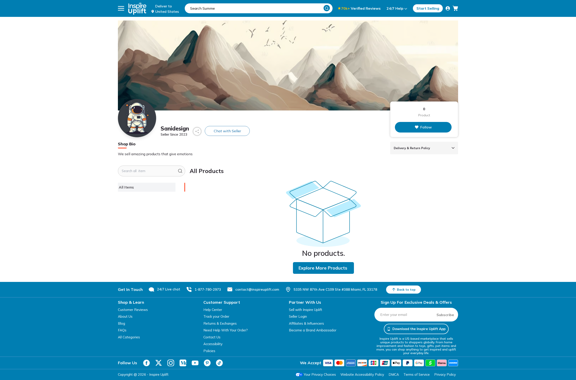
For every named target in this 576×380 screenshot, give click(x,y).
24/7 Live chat (168, 289)
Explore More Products (322, 268)
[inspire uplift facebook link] (146, 363)
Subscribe (445, 315)
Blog (121, 323)
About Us (125, 316)
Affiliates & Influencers (306, 323)
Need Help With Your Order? (225, 330)
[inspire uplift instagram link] (170, 363)
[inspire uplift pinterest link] (207, 363)
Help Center (212, 310)
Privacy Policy (445, 374)
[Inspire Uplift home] (137, 8)
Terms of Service (416, 374)
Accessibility (213, 344)
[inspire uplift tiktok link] (219, 363)
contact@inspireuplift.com (257, 289)
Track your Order (216, 316)
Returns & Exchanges (220, 323)
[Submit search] (180, 171)
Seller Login (298, 316)
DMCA (394, 374)
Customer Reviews (133, 310)
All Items (126, 187)
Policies (209, 351)
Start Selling (427, 8)
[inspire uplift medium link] (183, 363)
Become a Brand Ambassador (312, 330)
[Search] (327, 8)
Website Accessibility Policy (362, 374)
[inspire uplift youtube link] (195, 363)
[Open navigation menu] (121, 8)
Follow (426, 127)
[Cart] (455, 8)
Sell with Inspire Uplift (305, 310)
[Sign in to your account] (447, 8)
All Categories (129, 337)
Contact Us (211, 337)
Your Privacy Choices (320, 374)
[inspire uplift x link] (158, 363)
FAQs (122, 330)
